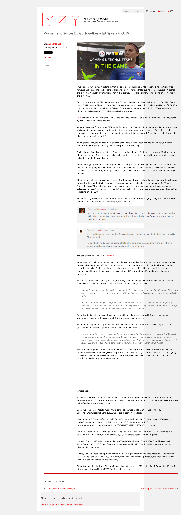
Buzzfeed (109, 255)
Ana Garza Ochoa (55, 44)
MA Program (150, 11)
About (126, 11)
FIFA (79, 117)
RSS (171, 11)
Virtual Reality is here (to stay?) (60, 488)
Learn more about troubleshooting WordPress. (62, 504)
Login (162, 11)
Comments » (49, 57)
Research (137, 11)
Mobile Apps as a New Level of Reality (158, 488)
